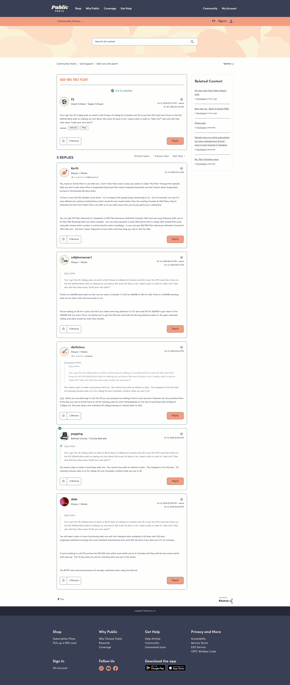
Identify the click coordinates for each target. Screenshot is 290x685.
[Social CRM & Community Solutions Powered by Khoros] (226, 600)
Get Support (86, 64)
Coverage (110, 8)
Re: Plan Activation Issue (207, 160)
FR (213, 21)
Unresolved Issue (155, 647)
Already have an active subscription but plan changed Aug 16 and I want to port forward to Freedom (212, 141)
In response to (86, 177)
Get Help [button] (152, 631)
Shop (78, 8)
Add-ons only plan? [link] (107, 64)
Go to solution (124, 91)
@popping (69, 363)
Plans (84, 128)
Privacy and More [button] (206, 631)
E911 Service (198, 647)
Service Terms (199, 643)
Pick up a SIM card (64, 643)
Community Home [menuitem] (68, 21)
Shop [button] (57, 631)
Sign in (222, 21)
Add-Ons (73, 128)
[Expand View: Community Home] (81, 21)
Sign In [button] (58, 661)
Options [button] (227, 64)
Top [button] (62, 599)
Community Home (66, 64)
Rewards (104, 643)
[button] (63, 141)
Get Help (126, 8)
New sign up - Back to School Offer (212, 109)
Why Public (92, 8)
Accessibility (198, 638)
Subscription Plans (64, 638)
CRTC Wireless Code (203, 651)
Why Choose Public (110, 638)
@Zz (66, 274)
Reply (175, 141)
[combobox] (145, 41)
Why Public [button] (108, 631)
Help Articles (152, 638)
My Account (229, 8)
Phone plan (200, 123)
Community (210, 8)
